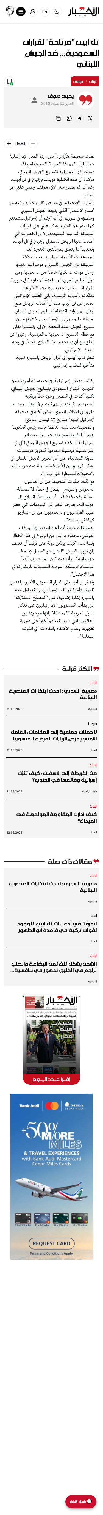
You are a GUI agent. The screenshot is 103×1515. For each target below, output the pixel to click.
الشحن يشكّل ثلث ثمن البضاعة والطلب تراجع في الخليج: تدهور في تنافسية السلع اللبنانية (54, 967)
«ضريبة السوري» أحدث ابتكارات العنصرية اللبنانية (53, 694)
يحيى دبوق (61, 96)
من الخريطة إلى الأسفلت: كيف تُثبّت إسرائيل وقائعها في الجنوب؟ (57, 776)
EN (45, 11)
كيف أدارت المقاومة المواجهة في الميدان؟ (56, 817)
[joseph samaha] (9, 11)
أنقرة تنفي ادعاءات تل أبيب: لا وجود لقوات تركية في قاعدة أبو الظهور (57, 926)
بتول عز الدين (89, 791)
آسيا (94, 915)
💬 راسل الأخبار (81, 1501)
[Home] (83, 11)
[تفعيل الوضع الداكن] (57, 12)
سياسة (78, 81)
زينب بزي (92, 709)
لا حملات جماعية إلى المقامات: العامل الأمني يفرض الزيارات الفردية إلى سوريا (54, 735)
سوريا (92, 723)
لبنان (92, 81)
